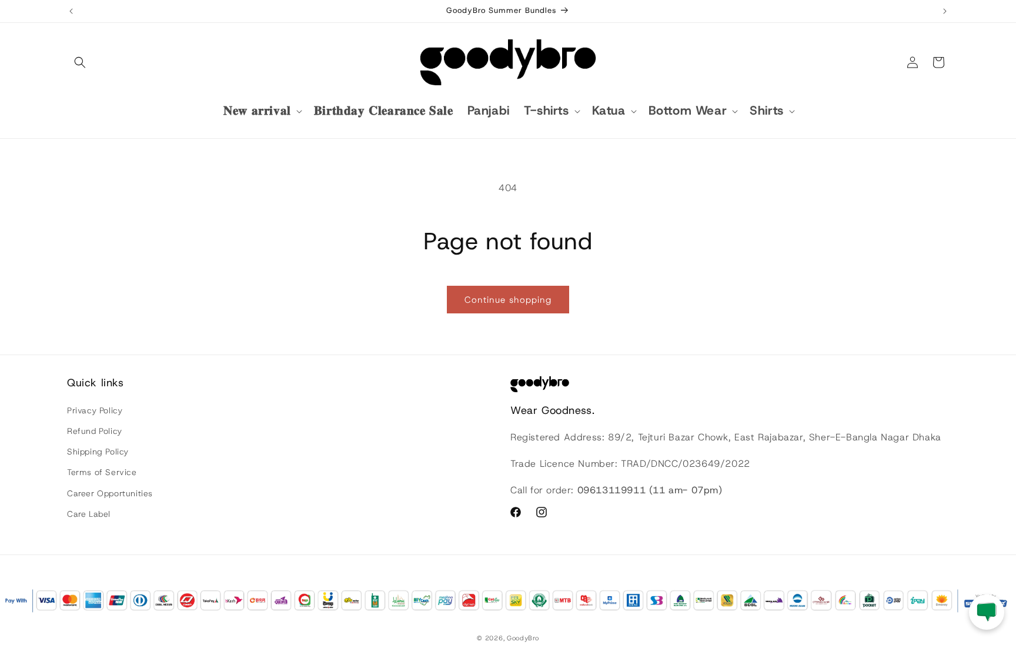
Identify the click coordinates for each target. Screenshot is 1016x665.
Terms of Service (102, 472)
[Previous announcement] (71, 11)
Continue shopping (508, 300)
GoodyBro (523, 638)
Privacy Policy (94, 410)
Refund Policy (94, 431)
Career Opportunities (110, 493)
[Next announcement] (945, 11)
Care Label (89, 514)
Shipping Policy (98, 451)
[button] (80, 62)
